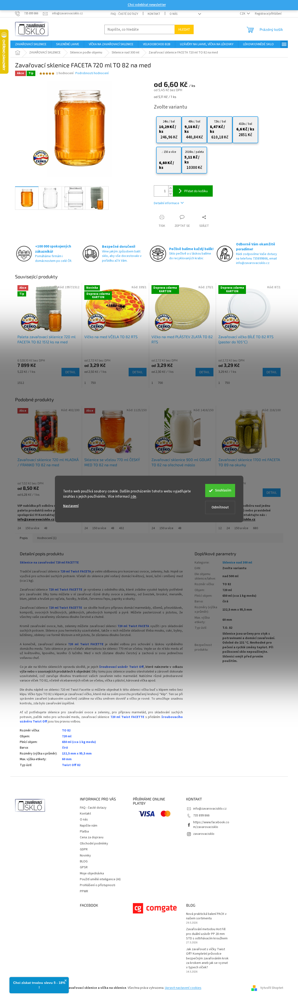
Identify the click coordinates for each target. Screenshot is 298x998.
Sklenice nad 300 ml (237, 562)
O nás (173, 14)
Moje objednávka (92, 873)
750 (93, 383)
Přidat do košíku (196, 191)
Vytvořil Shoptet (271, 988)
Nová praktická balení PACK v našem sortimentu (206, 916)
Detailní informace (166, 203)
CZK (243, 14)
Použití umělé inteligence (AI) (100, 879)
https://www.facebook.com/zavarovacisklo (211, 824)
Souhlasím (223, 490)
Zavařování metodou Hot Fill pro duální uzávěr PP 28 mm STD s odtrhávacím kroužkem (207, 934)
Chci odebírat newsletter (147, 4)
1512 (20, 383)
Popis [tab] (24, 538)
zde (133, 496)
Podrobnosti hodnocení (92, 73)
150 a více (32, 528)
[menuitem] (30, 44)
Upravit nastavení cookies (183, 988)
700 (160, 383)
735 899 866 (201, 815)
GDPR (84, 849)
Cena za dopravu (91, 837)
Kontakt (154, 14)
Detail (70, 372)
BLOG (84, 861)
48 (45, 528)
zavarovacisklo (203, 834)
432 (121, 528)
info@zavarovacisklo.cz (210, 808)
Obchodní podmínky (94, 843)
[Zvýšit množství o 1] (170, 188)
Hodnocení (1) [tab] (47, 538)
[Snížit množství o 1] (170, 193)
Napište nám (88, 825)
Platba (84, 831)
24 (19, 528)
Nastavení (71, 506)
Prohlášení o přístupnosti (97, 885)
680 (255, 528)
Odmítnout (220, 507)
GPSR (84, 867)
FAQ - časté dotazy (124, 14)
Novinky (85, 855)
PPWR (84, 891)
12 (220, 528)
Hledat (184, 29)
